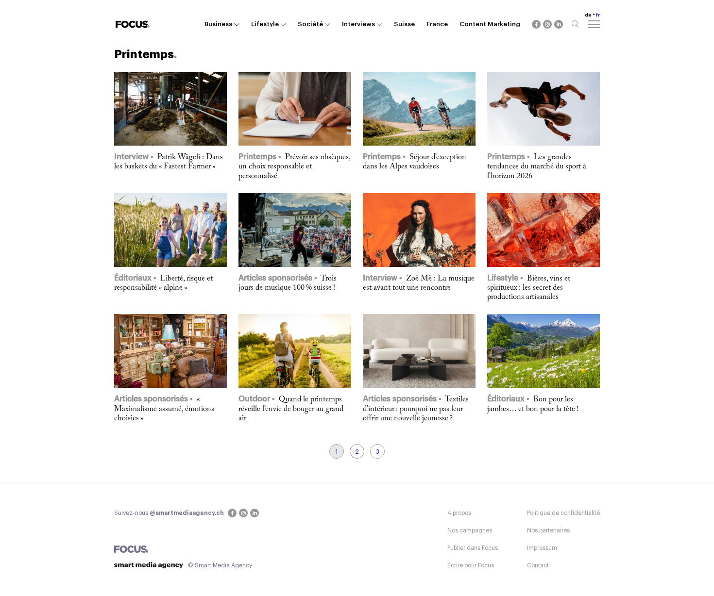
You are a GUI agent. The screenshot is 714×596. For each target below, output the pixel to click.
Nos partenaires (548, 530)
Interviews (358, 24)
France (437, 24)
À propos (459, 513)
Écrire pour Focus (470, 565)
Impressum (542, 548)
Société (310, 24)
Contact (538, 565)
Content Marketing (489, 24)
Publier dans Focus (472, 548)
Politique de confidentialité (563, 513)
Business (218, 24)
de (588, 15)
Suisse (404, 24)
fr (598, 15)
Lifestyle (265, 24)
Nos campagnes (469, 530)
